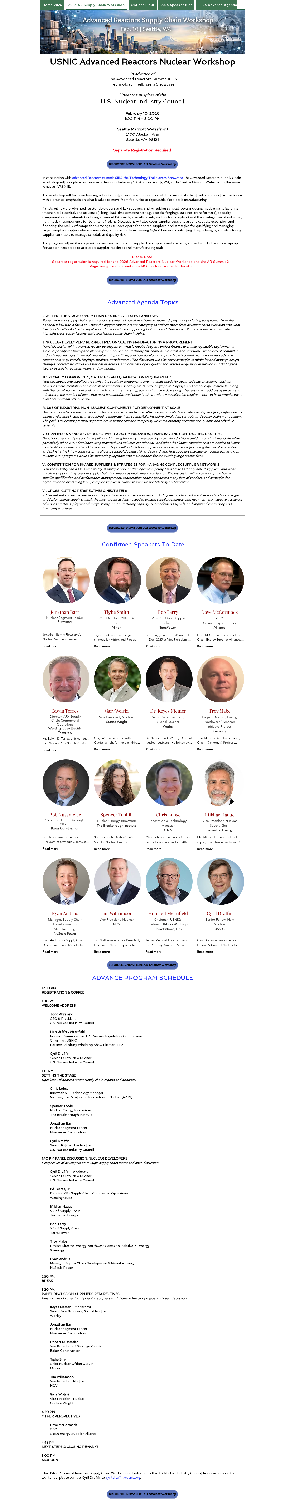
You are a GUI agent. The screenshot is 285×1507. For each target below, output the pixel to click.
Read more (50, 646)
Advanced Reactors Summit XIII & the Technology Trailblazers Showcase (127, 178)
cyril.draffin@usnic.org (123, 1478)
